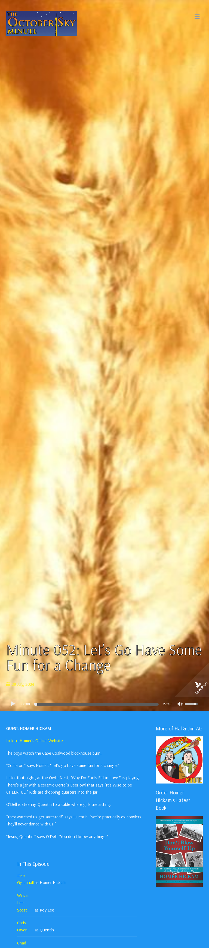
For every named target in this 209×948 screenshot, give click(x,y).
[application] (104, 704)
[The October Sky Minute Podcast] (41, 22)
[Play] (12, 704)
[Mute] (180, 704)
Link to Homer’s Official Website (34, 740)
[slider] (97, 704)
